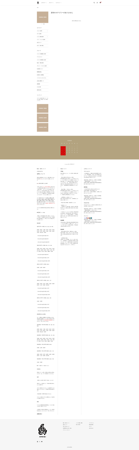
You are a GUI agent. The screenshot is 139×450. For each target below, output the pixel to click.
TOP (37, 7)
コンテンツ (58, 2)
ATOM (79, 424)
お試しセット (39, 42)
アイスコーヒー (39, 56)
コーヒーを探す (39, 30)
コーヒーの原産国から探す (41, 53)
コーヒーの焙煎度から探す (41, 59)
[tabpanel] (42, 17)
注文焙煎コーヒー (40, 68)
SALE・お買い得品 (40, 45)
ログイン (90, 426)
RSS (76, 424)
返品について (65, 424)
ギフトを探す (39, 33)
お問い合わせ (91, 428)
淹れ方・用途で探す (40, 62)
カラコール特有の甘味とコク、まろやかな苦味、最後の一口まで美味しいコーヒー (42, 99)
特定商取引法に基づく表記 (67, 428)
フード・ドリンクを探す (41, 39)
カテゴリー (43, 2)
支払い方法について (66, 426)
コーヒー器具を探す (40, 36)
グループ (50, 2)
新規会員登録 (91, 424)
